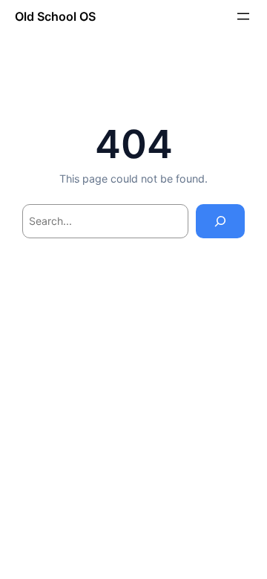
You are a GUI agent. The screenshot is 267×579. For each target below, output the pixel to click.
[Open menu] (243, 16)
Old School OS (55, 16)
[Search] (220, 221)
